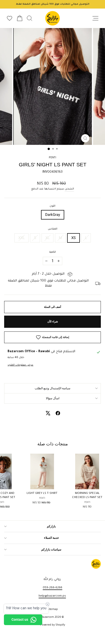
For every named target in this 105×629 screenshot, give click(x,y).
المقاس (52, 229)
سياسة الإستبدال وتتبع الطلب (52, 388)
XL (47, 238)
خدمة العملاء (51, 537)
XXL (21, 238)
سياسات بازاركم (51, 549)
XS (73, 238)
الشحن (69, 189)
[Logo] (52, 18)
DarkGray (52, 214)
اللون (52, 206)
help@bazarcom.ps (52, 596)
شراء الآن (52, 321)
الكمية (52, 252)
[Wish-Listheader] (9, 18)
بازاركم (51, 526)
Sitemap (52, 609)
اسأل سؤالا (52, 398)
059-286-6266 (52, 587)
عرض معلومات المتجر (20, 365)
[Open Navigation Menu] (95, 18)
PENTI (52, 157)
